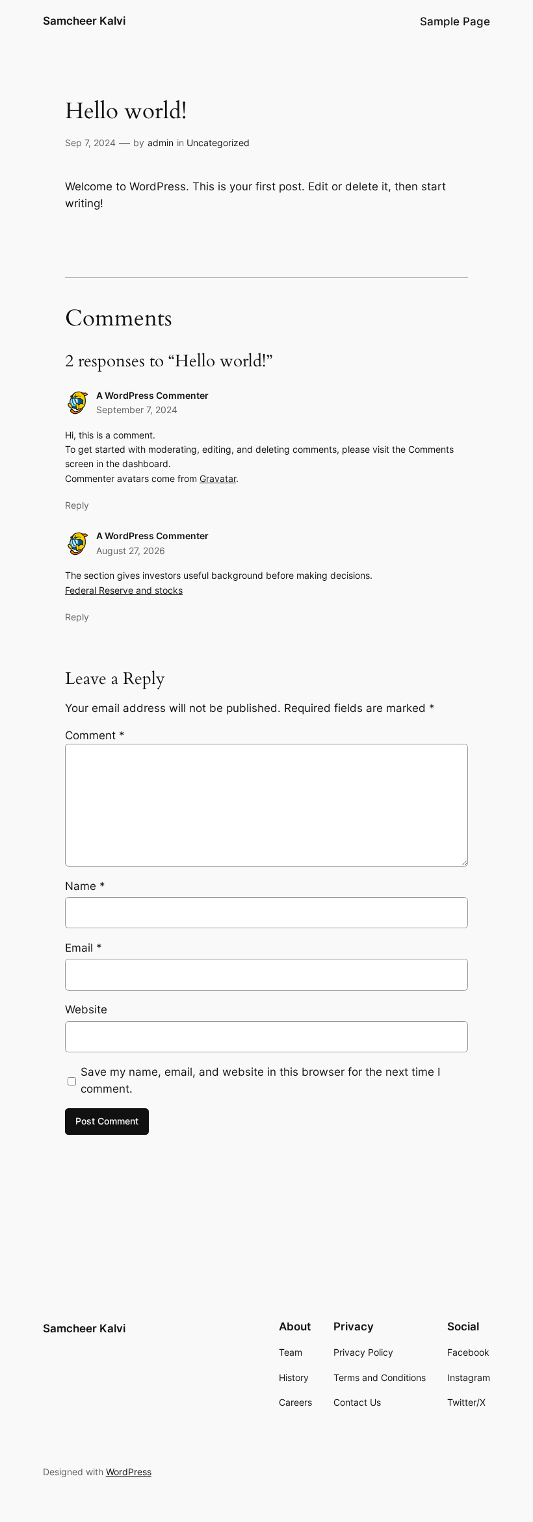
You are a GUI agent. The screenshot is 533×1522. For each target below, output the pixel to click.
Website (86, 1009)
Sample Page (455, 21)
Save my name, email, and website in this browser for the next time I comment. (260, 1080)
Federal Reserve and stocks (124, 590)
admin (161, 142)
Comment (95, 735)
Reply (77, 505)
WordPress (128, 1471)
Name (85, 886)
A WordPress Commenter (152, 395)
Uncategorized (218, 142)
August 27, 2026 (130, 550)
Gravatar (218, 478)
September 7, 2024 (136, 409)
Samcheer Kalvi (84, 20)
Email (83, 947)
